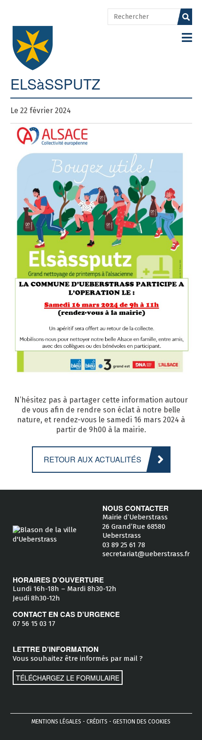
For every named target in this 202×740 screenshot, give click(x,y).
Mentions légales (56, 721)
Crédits (97, 721)
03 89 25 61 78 (123, 545)
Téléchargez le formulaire (67, 677)
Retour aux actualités (92, 459)
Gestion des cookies (142, 721)
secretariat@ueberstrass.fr (146, 554)
